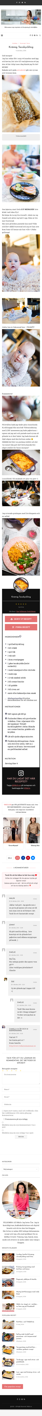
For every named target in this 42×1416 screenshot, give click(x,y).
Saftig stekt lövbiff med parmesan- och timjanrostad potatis (26, 1336)
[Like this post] (18, 858)
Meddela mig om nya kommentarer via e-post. (19, 1126)
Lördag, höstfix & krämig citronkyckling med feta (25, 1255)
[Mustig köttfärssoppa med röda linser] (8, 1295)
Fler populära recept (12, 1386)
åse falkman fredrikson (26, 611)
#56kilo (27, 788)
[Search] (40, 35)
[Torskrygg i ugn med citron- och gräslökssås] (8, 1363)
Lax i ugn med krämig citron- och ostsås (28, 1373)
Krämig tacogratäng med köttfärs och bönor (25, 1268)
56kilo (19, 1222)
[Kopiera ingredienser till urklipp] (20, 636)
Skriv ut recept (23, 619)
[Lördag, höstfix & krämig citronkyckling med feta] (8, 1257)
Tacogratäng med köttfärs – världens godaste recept (26, 1348)
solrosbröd (21, 70)
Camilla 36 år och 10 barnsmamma (18, 1030)
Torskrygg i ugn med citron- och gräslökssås (27, 1361)
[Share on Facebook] (23, 858)
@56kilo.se (16, 785)
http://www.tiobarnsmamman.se (22, 1046)
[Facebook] (16, 2)
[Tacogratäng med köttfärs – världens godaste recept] (8, 1350)
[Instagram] (19, 2)
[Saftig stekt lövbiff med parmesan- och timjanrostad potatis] (8, 1337)
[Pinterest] (22, 2)
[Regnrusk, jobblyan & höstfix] (8, 1282)
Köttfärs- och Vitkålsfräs (25, 1322)
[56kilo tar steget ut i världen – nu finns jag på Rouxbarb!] (8, 1307)
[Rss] (25, 2)
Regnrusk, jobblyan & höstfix (26, 1279)
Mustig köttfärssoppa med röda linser (27, 1293)
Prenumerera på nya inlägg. (16, 1119)
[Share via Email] (33, 858)
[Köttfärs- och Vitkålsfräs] (8, 1325)
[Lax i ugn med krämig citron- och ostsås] (8, 1375)
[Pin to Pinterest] (28, 858)
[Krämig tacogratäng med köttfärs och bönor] (8, 1270)
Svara (35, 899)
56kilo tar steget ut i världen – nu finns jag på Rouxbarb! (27, 1305)
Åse (12, 982)
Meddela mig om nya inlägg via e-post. (18, 1133)
